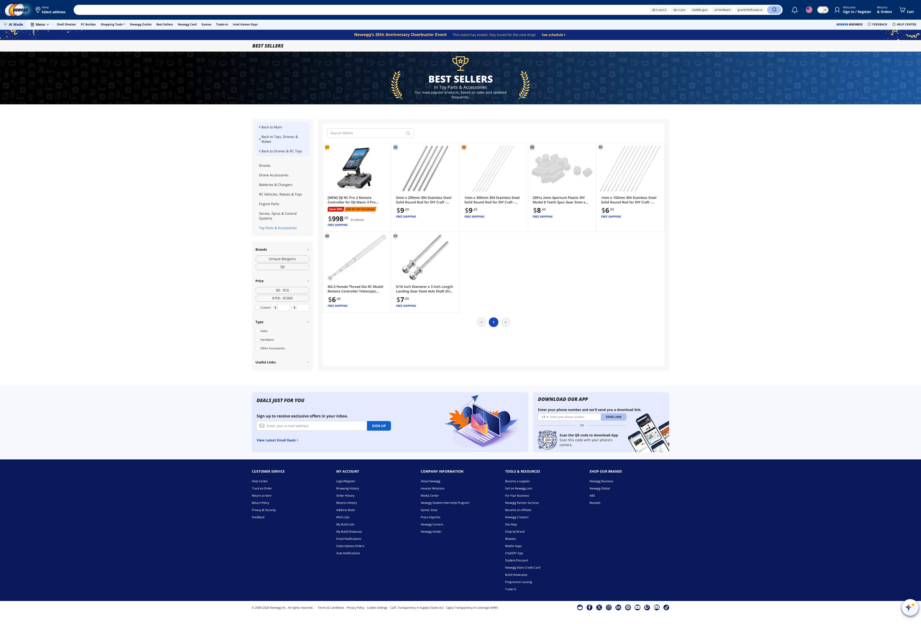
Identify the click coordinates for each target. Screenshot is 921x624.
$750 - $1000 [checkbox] (282, 298)
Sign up (379, 425)
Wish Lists (342, 517)
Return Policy (260, 503)
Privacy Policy (356, 608)
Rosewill (595, 503)
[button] (51, 9)
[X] (599, 607)
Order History (345, 495)
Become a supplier (517, 481)
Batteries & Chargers (275, 184)
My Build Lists (345, 524)
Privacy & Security (264, 510)
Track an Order (262, 488)
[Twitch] (647, 607)
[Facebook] (589, 607)
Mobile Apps (513, 546)
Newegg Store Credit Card (522, 567)
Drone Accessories (274, 175)
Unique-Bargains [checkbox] (282, 258)
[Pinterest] (628, 607)
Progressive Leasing (518, 582)
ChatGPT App (514, 553)
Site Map (511, 524)
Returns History (346, 503)
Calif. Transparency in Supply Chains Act (416, 608)
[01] (357, 168)
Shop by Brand (515, 531)
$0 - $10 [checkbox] (282, 290)
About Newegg (430, 481)
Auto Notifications (348, 553)
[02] (425, 168)
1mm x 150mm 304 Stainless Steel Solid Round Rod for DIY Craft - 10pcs (628, 200)
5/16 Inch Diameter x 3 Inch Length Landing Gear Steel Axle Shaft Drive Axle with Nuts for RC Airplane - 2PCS (425, 289)
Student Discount (516, 560)
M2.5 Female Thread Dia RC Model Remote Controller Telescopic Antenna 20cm (355, 289)
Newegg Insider (431, 531)
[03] (494, 168)
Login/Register (345, 481)
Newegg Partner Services (522, 503)
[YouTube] (637, 607)
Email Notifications (348, 539)
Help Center (260, 481)
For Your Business (517, 495)
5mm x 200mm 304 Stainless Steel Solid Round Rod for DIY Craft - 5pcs (423, 200)
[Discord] (656, 607)
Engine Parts (269, 204)
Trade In (510, 589)
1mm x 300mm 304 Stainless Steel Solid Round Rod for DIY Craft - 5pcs (492, 200)
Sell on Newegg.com (518, 488)
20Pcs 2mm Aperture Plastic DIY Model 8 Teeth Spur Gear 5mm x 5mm (559, 200)
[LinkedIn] (618, 607)
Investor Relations (432, 488)
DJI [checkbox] (282, 266)
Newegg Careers (432, 524)
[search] (408, 133)
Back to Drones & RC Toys (281, 151)
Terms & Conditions (331, 608)
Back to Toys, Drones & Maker (279, 139)
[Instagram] (609, 607)
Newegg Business (601, 481)
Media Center (430, 495)
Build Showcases (516, 575)
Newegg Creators (517, 517)
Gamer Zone (429, 510)
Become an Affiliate (518, 510)
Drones (265, 165)
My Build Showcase (349, 531)
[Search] (774, 10)
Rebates (510, 539)
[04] (562, 168)
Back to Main (271, 127)
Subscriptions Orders (350, 546)
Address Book (345, 510)
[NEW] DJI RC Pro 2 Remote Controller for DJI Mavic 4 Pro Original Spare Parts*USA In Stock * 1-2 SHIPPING (357, 200)
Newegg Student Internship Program (445, 503)
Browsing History (347, 488)
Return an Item (262, 495)
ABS (592, 495)
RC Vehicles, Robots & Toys (280, 194)
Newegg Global (600, 488)
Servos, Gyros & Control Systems (278, 215)
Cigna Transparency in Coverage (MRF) (472, 608)
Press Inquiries (430, 517)
